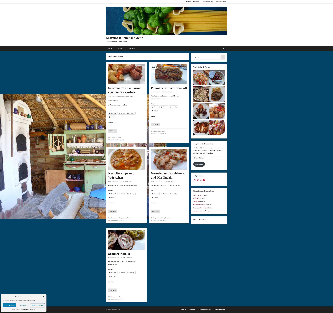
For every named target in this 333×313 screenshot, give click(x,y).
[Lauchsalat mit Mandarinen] (201, 78)
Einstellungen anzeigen (37, 305)
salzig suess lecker (199, 211)
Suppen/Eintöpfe (127, 218)
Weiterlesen (113, 131)
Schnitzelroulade (119, 253)
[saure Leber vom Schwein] (217, 94)
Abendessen (114, 137)
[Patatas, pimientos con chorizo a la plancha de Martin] (217, 128)
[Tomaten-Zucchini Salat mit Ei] (217, 78)
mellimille (196, 198)
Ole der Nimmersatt (199, 204)
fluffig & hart (197, 195)
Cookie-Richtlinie (16, 309)
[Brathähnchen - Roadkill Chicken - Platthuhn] (201, 128)
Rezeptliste (132, 48)
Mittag (119, 137)
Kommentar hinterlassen (117, 139)
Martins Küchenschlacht (124, 38)
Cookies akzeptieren (9, 305)
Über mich (119, 48)
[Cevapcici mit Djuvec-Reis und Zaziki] (201, 111)
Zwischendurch (169, 218)
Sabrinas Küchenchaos (200, 208)
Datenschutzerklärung (25, 309)
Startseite (188, 1)
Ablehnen (23, 305)
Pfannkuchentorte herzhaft (169, 88)
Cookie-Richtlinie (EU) (207, 1)
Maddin (132, 96)
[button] (44, 297)
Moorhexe (196, 201)
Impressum (32, 309)
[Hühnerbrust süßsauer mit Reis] (217, 111)
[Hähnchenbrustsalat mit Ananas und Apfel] (201, 94)
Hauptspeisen (156, 131)
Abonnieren (199, 164)
